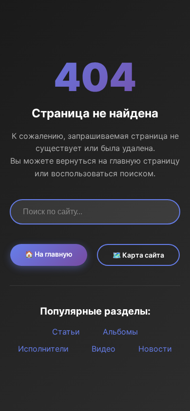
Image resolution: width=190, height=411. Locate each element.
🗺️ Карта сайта (138, 255)
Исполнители (43, 349)
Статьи (66, 331)
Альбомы (120, 331)
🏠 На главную (49, 254)
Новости (155, 349)
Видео (103, 349)
